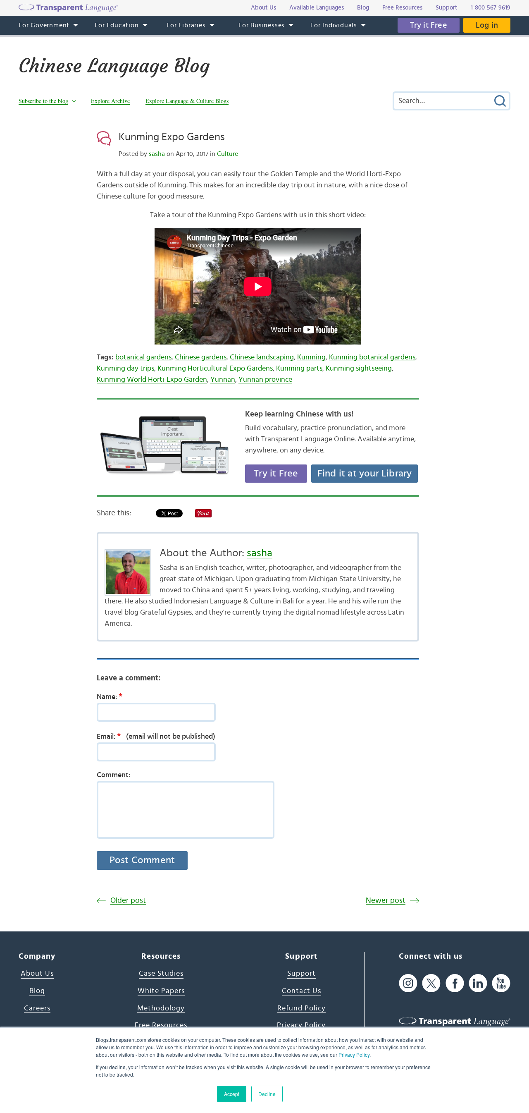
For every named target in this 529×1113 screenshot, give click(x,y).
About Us (37, 973)
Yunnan (222, 379)
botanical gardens (143, 357)
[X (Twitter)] (431, 983)
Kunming (311, 357)
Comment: (114, 775)
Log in (487, 25)
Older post (128, 901)
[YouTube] (501, 983)
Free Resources (161, 1025)
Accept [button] (231, 1093)
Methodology (161, 1008)
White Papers (161, 991)
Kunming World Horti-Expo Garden (152, 379)
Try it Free (428, 25)
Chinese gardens (200, 357)
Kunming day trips (125, 368)
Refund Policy (301, 1008)
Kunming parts (299, 368)
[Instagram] (408, 983)
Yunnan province (265, 379)
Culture (227, 154)
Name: (109, 696)
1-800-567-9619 (490, 8)
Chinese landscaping (262, 357)
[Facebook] (455, 983)
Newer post (385, 901)
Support (301, 973)
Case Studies (161, 973)
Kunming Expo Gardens (172, 137)
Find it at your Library (364, 474)
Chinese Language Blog (114, 66)
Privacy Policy (353, 1054)
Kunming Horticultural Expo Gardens (215, 368)
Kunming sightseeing (359, 368)
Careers (37, 1008)
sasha (157, 154)
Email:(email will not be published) (156, 736)
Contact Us (301, 991)
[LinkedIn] (478, 983)
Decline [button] (267, 1093)
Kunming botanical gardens (372, 357)
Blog (37, 991)
